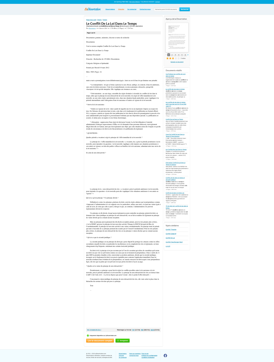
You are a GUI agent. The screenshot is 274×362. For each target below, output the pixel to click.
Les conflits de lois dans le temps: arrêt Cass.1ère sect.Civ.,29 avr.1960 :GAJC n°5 (176, 104)
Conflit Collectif (171, 234)
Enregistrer (124, 341)
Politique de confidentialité (149, 355)
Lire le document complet (100, 340)
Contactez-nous (145, 9)
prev (165, 55)
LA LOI (168, 246)
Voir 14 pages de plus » (94, 330)
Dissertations (110, 9)
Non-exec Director (134, 2)
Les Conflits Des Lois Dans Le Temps (176, 149)
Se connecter (131, 9)
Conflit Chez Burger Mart (174, 242)
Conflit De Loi (170, 238)
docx (152, 329)
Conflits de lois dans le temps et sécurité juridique (175, 179)
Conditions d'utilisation (147, 357)
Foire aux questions (135, 354)
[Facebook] (165, 357)
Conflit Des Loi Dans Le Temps (174, 119)
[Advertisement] (123, 171)
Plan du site (144, 354)
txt (133, 329)
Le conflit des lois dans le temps (175, 89)
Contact (157, 2)
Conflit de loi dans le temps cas (175, 193)
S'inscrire (121, 9)
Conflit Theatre (171, 229)
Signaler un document (177, 62)
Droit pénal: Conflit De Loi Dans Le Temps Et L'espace (175, 164)
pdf (142, 329)
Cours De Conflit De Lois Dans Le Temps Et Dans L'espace (175, 135)
